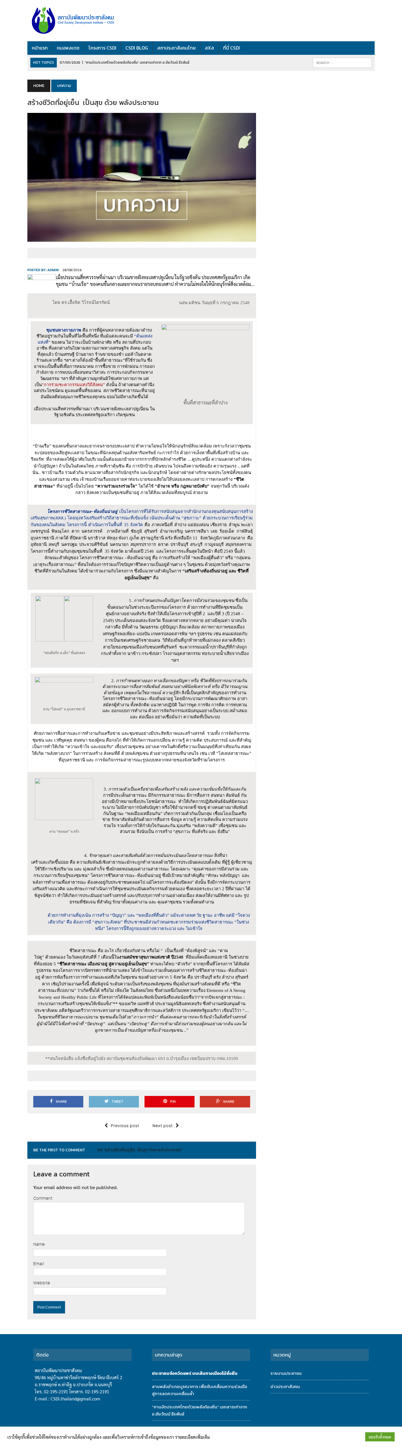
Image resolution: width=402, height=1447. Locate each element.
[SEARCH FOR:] (342, 62)
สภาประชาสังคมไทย (176, 47)
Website (41, 1283)
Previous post (125, 1125)
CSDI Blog (136, 47)
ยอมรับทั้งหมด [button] (380, 1436)
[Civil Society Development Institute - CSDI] (82, 20)
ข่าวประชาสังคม (285, 1386)
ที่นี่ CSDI (231, 47)
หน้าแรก (40, 47)
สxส (209, 47)
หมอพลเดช (68, 47)
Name (39, 1244)
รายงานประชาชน (286, 1373)
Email (38, 1263)
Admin (53, 269)
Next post (162, 1125)
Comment (42, 1198)
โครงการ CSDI (102, 47)
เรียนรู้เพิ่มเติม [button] (348, 1436)
